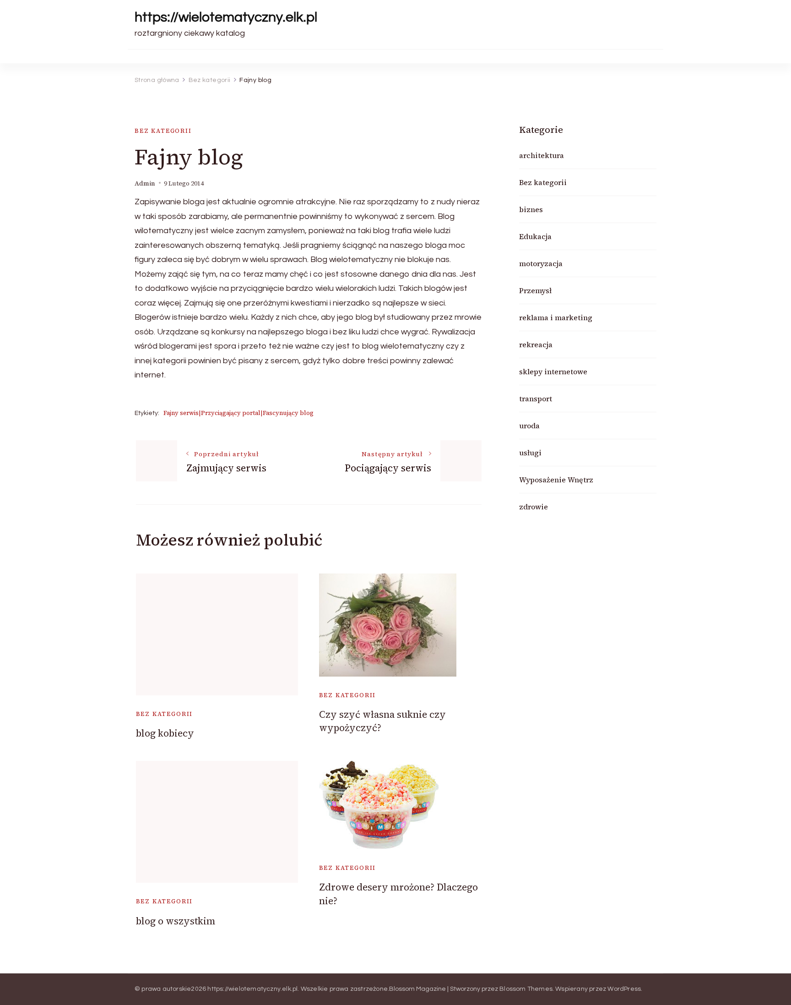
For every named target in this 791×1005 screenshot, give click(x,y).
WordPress (624, 989)
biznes (531, 209)
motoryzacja (541, 263)
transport (535, 398)
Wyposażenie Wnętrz (556, 480)
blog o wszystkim (175, 921)
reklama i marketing (555, 317)
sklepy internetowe (553, 371)
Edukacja (535, 236)
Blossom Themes (526, 989)
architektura (541, 155)
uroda (529, 426)
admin (145, 183)
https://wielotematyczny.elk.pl (226, 17)
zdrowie (533, 507)
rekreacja (536, 344)
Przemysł (535, 290)
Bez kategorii (163, 131)
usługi (530, 453)
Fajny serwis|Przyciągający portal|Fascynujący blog (238, 413)
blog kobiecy (165, 733)
